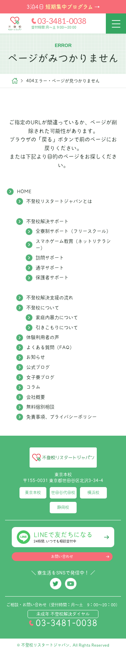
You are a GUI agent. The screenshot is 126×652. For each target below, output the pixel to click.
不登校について (42, 308)
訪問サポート (50, 258)
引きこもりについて (57, 327)
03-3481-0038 (61, 21)
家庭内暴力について (57, 317)
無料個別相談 (40, 407)
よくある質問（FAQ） (50, 347)
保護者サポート (52, 277)
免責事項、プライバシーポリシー (61, 417)
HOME (24, 191)
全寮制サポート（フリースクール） (73, 231)
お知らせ (35, 357)
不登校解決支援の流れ (49, 298)
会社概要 (35, 397)
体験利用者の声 (42, 337)
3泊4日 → (63, 6)
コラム (33, 387)
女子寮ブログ (40, 377)
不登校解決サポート (47, 221)
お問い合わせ (62, 556)
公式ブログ (38, 367)
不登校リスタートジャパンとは (59, 201)
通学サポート (50, 268)
